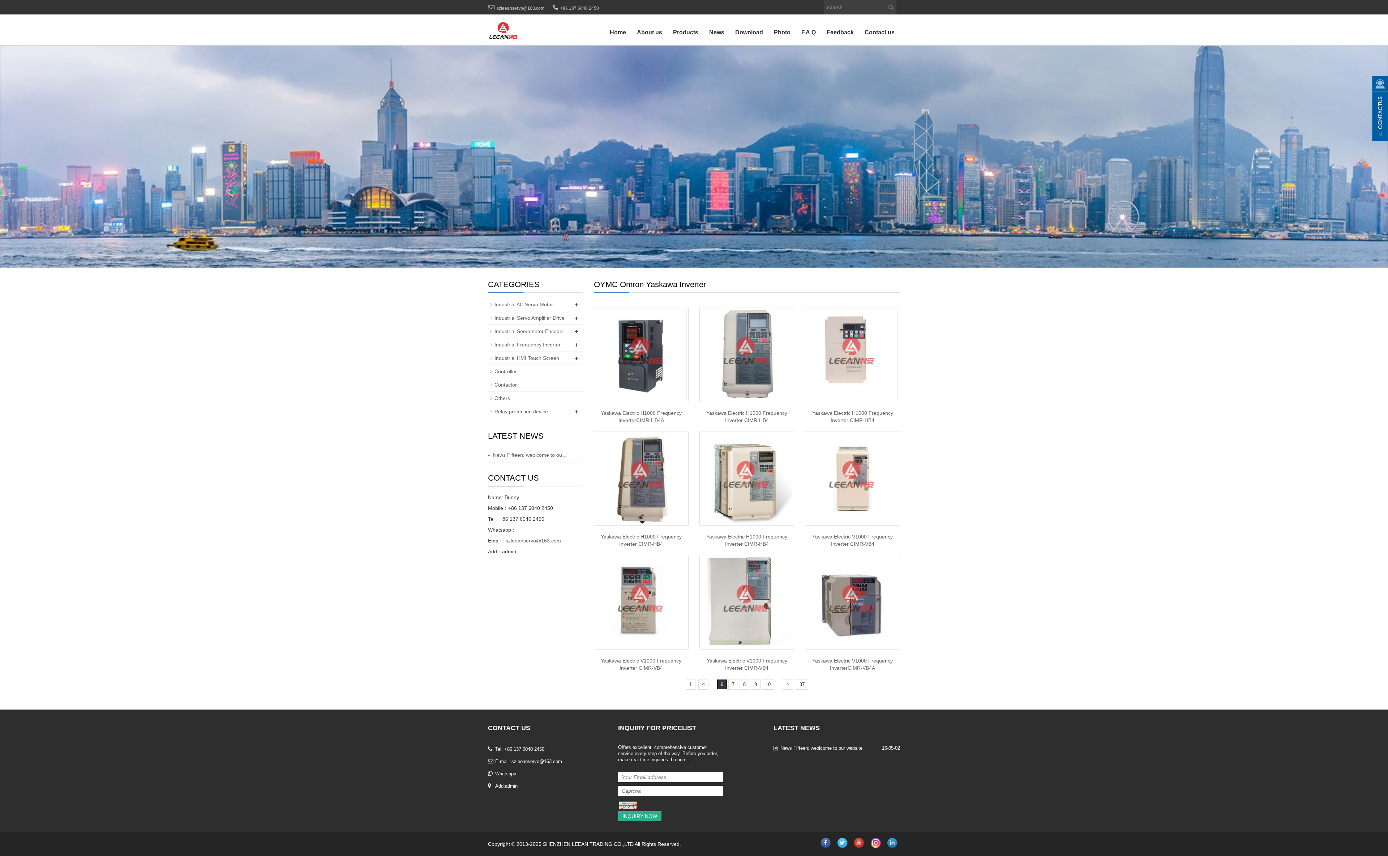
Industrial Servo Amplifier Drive (529, 318)
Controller (505, 371)
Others (502, 398)
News (716, 32)
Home (618, 32)
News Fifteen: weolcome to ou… (530, 455)
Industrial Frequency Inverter (527, 345)
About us (649, 32)
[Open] (1380, 108)
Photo (782, 32)
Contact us (880, 32)
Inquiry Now (639, 816)
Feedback (840, 32)
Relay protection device (521, 411)
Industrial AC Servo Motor (523, 304)
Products (685, 32)
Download (749, 32)
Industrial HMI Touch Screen (526, 358)
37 (802, 684)
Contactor (505, 385)
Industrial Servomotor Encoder (529, 331)
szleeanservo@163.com (520, 8)
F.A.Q (808, 32)
